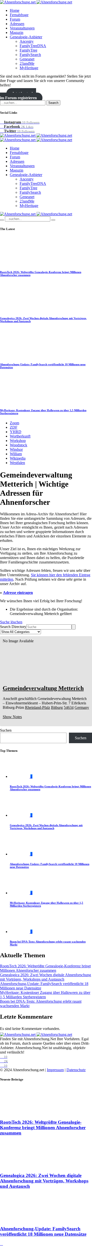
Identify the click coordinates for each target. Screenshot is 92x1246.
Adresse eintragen (18, 592)
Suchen (6, 730)
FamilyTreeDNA (33, 46)
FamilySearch (30, 55)
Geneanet (27, 59)
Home (14, 10)
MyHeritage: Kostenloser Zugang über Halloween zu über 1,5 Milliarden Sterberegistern (45, 994)
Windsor (16, 449)
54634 (69, 707)
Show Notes (12, 717)
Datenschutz (76, 1070)
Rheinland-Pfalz (37, 707)
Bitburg (57, 707)
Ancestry (27, 41)
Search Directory (13, 627)
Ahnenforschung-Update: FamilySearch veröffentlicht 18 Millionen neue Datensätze (43, 1231)
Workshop (18, 440)
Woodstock (18, 445)
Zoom (14, 423)
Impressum (55, 1070)
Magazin (16, 32)
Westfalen (17, 463)
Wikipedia (18, 458)
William (16, 454)
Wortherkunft (20, 436)
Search (53, 103)
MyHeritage (29, 68)
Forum (15, 19)
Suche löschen (11, 622)
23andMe (27, 63)
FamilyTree (28, 50)
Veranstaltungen (22, 28)
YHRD (15, 432)
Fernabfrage (19, 15)
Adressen (17, 24)
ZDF (13, 427)
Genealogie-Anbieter (26, 37)
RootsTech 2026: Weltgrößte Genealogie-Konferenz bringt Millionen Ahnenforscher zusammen (45, 968)
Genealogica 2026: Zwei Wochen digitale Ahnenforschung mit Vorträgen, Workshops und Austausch (46, 827)
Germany (82, 707)
